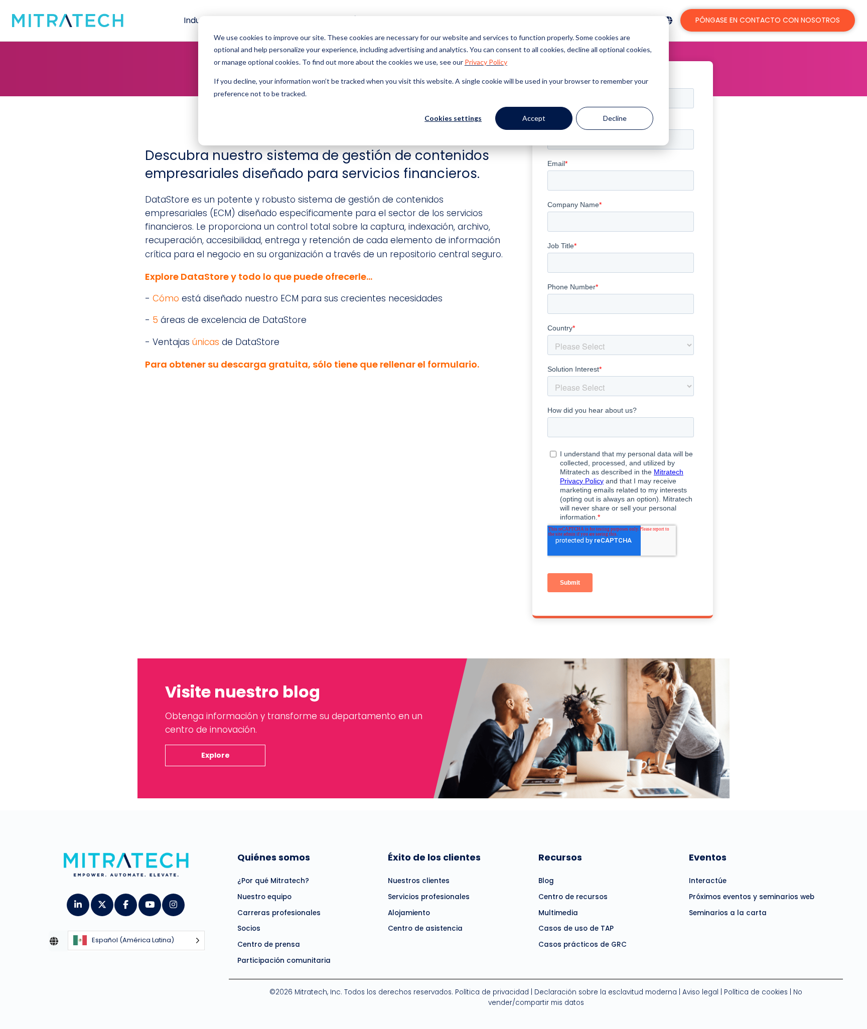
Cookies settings (453, 118)
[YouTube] (149, 902)
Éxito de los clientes (434, 857)
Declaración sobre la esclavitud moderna (605, 992)
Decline (615, 118)
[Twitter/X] (101, 902)
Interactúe (708, 881)
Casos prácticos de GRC (582, 944)
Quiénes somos (273, 857)
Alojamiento (409, 913)
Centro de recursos (573, 897)
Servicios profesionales (429, 897)
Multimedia (558, 913)
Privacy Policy (486, 62)
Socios (248, 928)
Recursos (560, 857)
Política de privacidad (492, 992)
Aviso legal (700, 992)
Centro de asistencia (425, 928)
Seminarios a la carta (728, 913)
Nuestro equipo (264, 897)
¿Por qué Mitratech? (273, 881)
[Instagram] (173, 902)
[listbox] (136, 941)
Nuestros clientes (419, 881)
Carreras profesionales (279, 913)
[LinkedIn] (77, 902)
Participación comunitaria (284, 960)
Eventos (708, 857)
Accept (533, 118)
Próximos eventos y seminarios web (751, 897)
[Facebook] (125, 902)
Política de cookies (756, 992)
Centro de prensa (268, 944)
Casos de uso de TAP (576, 928)
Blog (546, 881)
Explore (215, 755)
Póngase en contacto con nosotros (767, 20)
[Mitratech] (67, 20)
